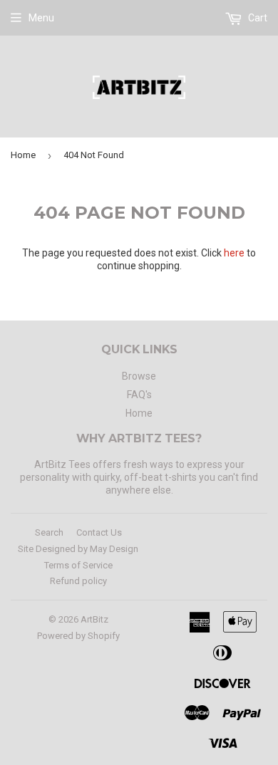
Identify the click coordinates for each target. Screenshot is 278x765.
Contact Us (99, 532)
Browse (139, 376)
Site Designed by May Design (78, 548)
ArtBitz (94, 619)
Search (49, 532)
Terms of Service (78, 565)
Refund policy (78, 581)
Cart (256, 18)
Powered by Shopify (78, 635)
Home (23, 155)
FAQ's (139, 394)
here (234, 253)
